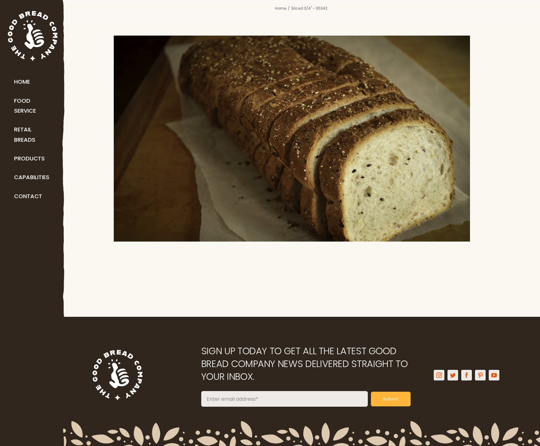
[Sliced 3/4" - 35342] (301, 139)
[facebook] (466, 375)
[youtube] (494, 375)
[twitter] (453, 375)
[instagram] (439, 375)
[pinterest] (480, 375)
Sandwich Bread (301, 152)
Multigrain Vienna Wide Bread (301, 128)
